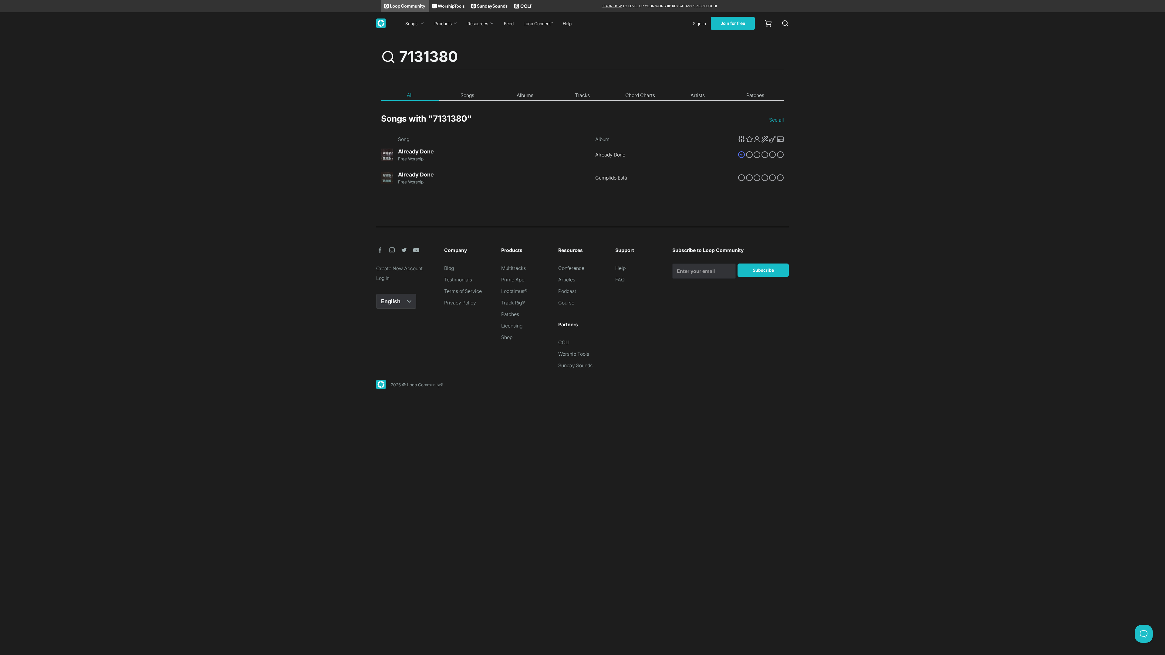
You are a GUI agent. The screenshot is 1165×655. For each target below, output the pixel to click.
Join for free (733, 23)
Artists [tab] (698, 95)
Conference (571, 268)
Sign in (699, 23)
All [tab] (410, 95)
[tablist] (582, 95)
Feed (509, 23)
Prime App (512, 280)
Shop (506, 337)
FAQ (620, 280)
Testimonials (458, 280)
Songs (411, 23)
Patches (510, 314)
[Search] (785, 23)
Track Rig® (513, 303)
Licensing (511, 326)
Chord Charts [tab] (640, 95)
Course (566, 303)
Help (567, 23)
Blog (449, 268)
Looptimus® (514, 291)
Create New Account (399, 268)
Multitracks (513, 268)
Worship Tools (573, 354)
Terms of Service (463, 291)
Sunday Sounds (575, 365)
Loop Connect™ (538, 23)
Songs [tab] (467, 95)
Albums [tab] (525, 95)
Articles (566, 280)
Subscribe (763, 270)
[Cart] (768, 23)
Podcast (567, 291)
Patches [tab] (755, 95)
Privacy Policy (460, 303)
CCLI (563, 342)
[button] (761, 139)
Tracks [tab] (582, 95)
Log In (383, 278)
